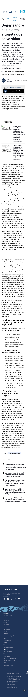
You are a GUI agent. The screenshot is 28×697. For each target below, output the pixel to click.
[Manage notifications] (24, 690)
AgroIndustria (7, 640)
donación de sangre (14, 453)
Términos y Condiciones (10, 658)
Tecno (5, 642)
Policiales (6, 624)
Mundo (5, 631)
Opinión (6, 633)
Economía (6, 620)
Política (5, 618)
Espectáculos (7, 629)
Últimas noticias (8, 615)
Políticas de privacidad (9, 660)
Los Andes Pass (8, 651)
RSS (5, 663)
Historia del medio (8, 665)
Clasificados (7, 656)
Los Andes (2, 19)
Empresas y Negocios (9, 636)
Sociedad (6, 622)
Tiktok (11, 599)
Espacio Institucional (9, 647)
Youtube (19, 599)
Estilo (5, 638)
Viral (5, 645)
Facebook (4, 599)
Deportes (6, 627)
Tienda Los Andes (8, 654)
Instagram (8, 599)
